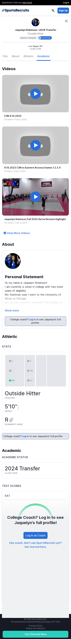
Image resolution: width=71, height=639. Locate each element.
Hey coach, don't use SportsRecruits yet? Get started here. (35, 544)
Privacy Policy (35, 626)
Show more (12, 310)
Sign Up (63, 10)
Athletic (28, 56)
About (15, 56)
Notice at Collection (35, 628)
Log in (32, 319)
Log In (66, 2)
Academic (43, 56)
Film (5, 56)
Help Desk (27, 2)
